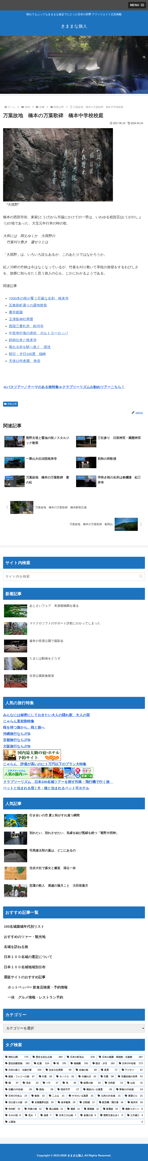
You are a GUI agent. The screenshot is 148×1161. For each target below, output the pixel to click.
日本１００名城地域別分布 (24, 967)
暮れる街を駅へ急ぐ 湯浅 (29, 347)
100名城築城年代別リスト (24, 926)
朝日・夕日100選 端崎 (27, 354)
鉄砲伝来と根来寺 (23, 340)
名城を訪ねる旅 (16, 947)
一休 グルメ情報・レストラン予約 (35, 997)
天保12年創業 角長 (24, 361)
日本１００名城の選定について (28, 957)
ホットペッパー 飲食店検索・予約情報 (38, 987)
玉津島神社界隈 (21, 319)
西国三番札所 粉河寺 (26, 326)
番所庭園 (16, 312)
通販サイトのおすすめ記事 (24, 977)
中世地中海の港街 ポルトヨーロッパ (38, 333)
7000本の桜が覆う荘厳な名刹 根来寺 (39, 298)
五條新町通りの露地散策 (28, 305)
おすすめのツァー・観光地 (24, 937)
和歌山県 (12, 404)
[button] (140, 576)
